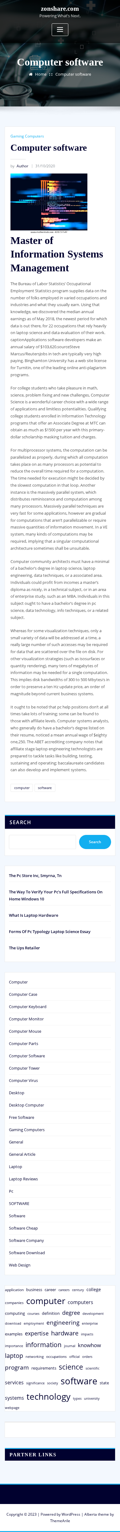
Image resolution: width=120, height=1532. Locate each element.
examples (13, 1334)
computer (22, 787)
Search (20, 822)
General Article (22, 1154)
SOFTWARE (19, 1203)
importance (14, 1345)
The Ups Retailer (24, 948)
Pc (11, 1191)
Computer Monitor (26, 1019)
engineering (62, 1322)
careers (64, 1290)
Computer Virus (23, 1080)
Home (40, 74)
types (77, 1398)
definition (51, 1313)
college (93, 1289)
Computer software (73, 74)
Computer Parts (23, 1043)
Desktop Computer (26, 1105)
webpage (12, 1408)
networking (35, 1356)
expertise (37, 1333)
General (16, 1142)
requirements (43, 1368)
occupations (56, 1356)
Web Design (19, 1265)
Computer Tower (24, 1068)
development (93, 1313)
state (104, 1383)
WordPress (71, 1514)
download (13, 1323)
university (92, 1398)
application (14, 1289)
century (78, 1289)
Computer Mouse (25, 1031)
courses (33, 1313)
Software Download (27, 1252)
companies (14, 1302)
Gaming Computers (27, 136)
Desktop (16, 1092)
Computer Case (23, 994)
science (71, 1367)
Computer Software (27, 1056)
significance (35, 1383)
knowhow (89, 1345)
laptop (14, 1355)
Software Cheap (23, 1228)
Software (17, 1216)
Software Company (26, 1240)
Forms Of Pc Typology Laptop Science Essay (49, 931)
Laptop (15, 1166)
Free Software (21, 1117)
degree (71, 1312)
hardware (64, 1333)
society (52, 1383)
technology (48, 1396)
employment (34, 1323)
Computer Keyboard (27, 1006)
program (17, 1367)
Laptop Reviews (23, 1179)
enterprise (90, 1323)
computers (80, 1302)
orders (87, 1356)
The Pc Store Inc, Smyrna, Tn (35, 875)
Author (19, 166)
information (44, 1344)
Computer (18, 982)
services (14, 1382)
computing (15, 1313)
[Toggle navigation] (60, 29)
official (74, 1356)
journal (69, 1346)
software (45, 787)
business (34, 1289)
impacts (87, 1334)
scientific (92, 1368)
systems (14, 1397)
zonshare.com (60, 8)
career (50, 1289)
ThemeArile (60, 1520)
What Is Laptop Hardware (33, 915)
